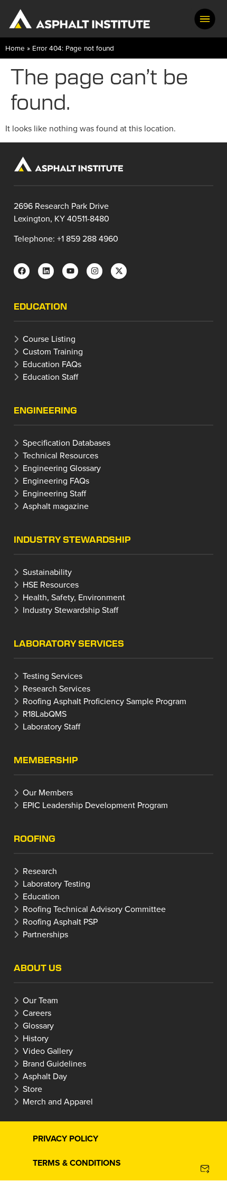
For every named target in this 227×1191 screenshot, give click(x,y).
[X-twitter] (119, 271)
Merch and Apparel (58, 1101)
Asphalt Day (45, 1076)
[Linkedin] (46, 271)
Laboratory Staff (51, 726)
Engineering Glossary (62, 468)
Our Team (40, 1000)
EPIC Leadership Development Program (95, 805)
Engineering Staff (54, 493)
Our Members (48, 792)
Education (40, 306)
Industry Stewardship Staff (70, 610)
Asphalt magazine (56, 506)
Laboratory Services (69, 643)
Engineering (45, 410)
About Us (38, 967)
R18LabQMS (45, 713)
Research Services (56, 688)
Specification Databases (66, 442)
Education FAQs (52, 364)
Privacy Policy (65, 1138)
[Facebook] (22, 271)
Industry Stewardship (72, 539)
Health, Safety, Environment (74, 597)
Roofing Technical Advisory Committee (94, 909)
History (36, 1038)
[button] (204, 19)
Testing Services (52, 675)
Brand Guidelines (54, 1063)
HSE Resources (51, 584)
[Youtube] (70, 271)
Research (40, 871)
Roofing (34, 838)
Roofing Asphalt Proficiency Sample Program (104, 701)
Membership (46, 759)
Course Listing (49, 338)
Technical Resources (60, 455)
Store (32, 1088)
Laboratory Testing (56, 883)
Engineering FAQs (56, 480)
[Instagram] (94, 271)
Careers (37, 1013)
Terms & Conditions (77, 1163)
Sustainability (47, 572)
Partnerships (45, 934)
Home (15, 48)
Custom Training (53, 351)
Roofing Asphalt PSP (60, 921)
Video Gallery (48, 1050)
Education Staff (50, 376)
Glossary (38, 1025)
